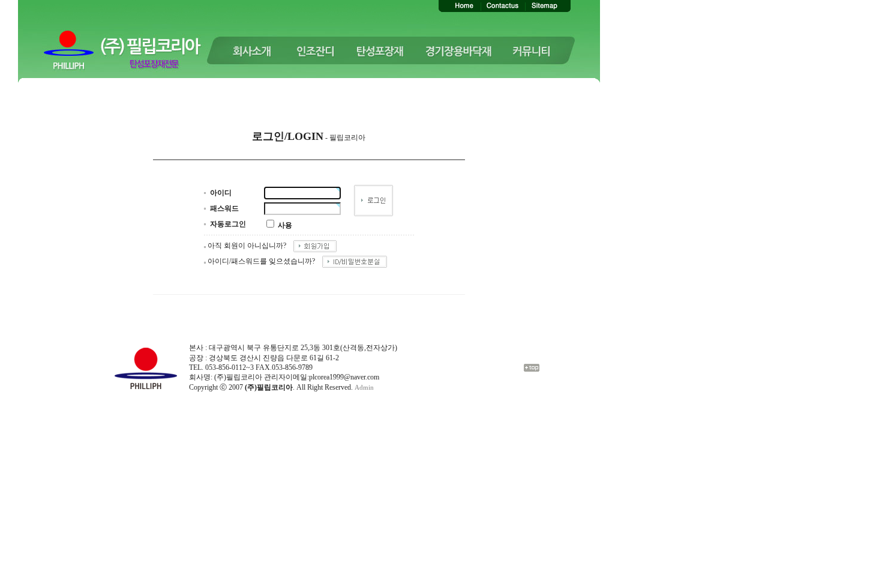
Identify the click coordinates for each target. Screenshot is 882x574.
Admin (364, 387)
